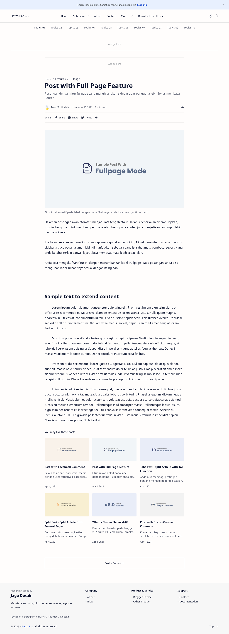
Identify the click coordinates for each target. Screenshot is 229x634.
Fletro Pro (17, 16)
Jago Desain (81, 626)
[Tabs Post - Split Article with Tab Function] (162, 449)
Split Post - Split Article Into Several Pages (63, 524)
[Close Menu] (223, 4)
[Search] (216, 16)
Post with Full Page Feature (110, 467)
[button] (210, 16)
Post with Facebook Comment (65, 467)
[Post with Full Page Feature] (114, 449)
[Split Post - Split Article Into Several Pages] (67, 504)
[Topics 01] (39, 27)
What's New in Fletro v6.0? (110, 522)
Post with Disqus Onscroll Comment (157, 524)
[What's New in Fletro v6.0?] (114, 504)
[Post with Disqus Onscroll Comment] (162, 504)
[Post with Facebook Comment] (67, 449)
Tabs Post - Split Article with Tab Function (162, 469)
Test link (142, 4)
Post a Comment (114, 563)
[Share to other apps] (96, 117)
